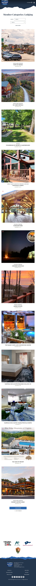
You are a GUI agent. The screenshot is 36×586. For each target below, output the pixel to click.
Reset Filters (18, 25)
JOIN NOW (26, 572)
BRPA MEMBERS (26, 574)
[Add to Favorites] (2, 30)
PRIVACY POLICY (9, 574)
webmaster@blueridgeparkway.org (19, 566)
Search (12, 19)
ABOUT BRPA (27, 570)
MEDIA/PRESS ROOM (9, 572)
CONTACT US (9, 570)
